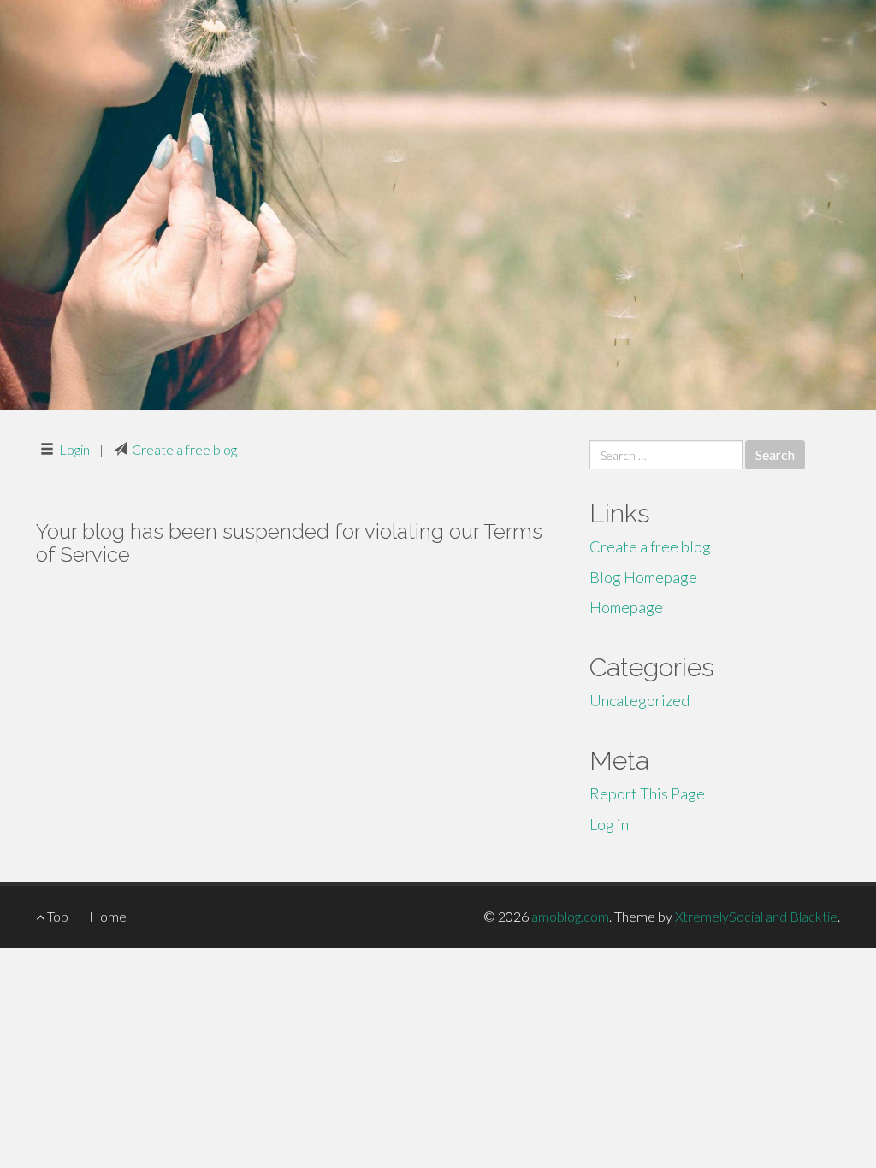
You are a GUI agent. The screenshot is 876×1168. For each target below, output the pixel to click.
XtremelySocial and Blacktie (756, 916)
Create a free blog (184, 449)
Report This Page (647, 793)
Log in (609, 824)
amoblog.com (570, 916)
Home (108, 916)
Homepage (626, 607)
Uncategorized (639, 700)
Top (56, 916)
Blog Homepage (643, 577)
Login (74, 449)
